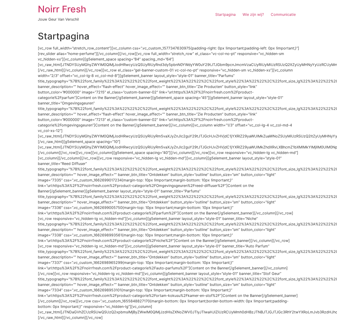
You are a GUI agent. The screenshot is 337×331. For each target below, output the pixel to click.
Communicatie (283, 14)
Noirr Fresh (62, 9)
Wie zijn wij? (253, 14)
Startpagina (225, 14)
